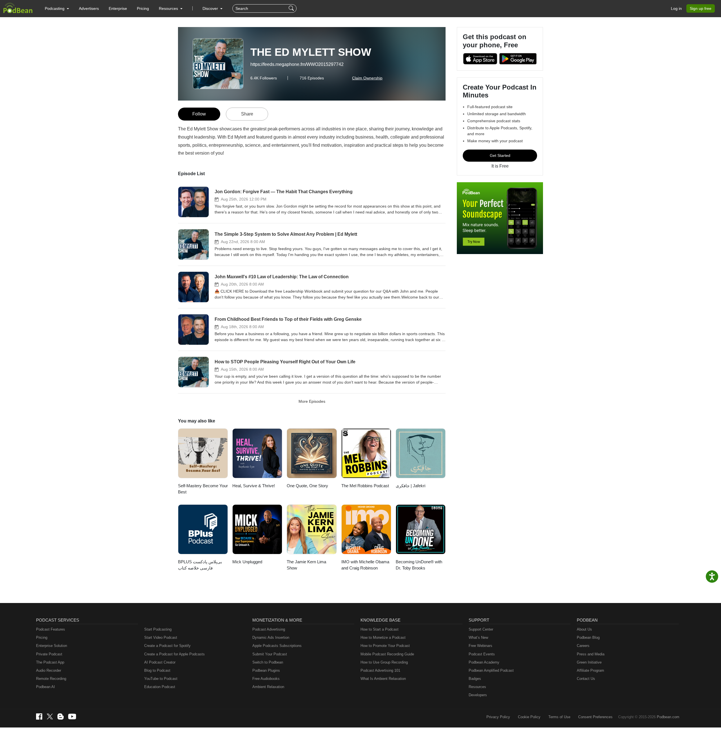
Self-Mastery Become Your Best (203, 489)
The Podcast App (50, 662)
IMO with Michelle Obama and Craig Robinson (365, 565)
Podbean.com (668, 717)
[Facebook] (39, 716)
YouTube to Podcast (160, 679)
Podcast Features (50, 629)
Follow (199, 114)
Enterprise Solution (51, 646)
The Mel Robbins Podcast (365, 485)
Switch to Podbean (267, 662)
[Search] (292, 8)
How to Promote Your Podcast (385, 646)
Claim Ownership (367, 78)
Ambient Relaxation (268, 687)
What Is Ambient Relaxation (383, 679)
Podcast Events (482, 654)
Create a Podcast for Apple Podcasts (174, 654)
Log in (676, 8)
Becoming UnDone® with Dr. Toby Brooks (419, 565)
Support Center (481, 629)
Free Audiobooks (266, 679)
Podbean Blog (588, 637)
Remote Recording (51, 679)
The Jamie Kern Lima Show (306, 565)
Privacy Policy (498, 717)
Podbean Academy (484, 662)
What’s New (478, 637)
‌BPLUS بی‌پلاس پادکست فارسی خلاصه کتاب (200, 565)
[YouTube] (72, 716)
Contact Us (586, 679)
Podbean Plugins (266, 670)
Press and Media (590, 654)
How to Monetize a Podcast (383, 637)
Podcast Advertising (268, 629)
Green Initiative (589, 662)
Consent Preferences (595, 717)
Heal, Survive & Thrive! (253, 485)
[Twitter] (50, 717)
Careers (583, 646)
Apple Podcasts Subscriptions (277, 646)
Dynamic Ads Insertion (270, 637)
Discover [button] (210, 8)
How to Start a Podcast (379, 629)
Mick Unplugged (247, 561)
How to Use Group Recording (384, 662)
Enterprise (118, 8)
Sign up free (700, 8)
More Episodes (312, 401)
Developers (478, 695)
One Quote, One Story (307, 485)
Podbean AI (45, 687)
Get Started (500, 155)
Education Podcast (159, 687)
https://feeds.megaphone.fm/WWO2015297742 (297, 64)
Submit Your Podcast (269, 654)
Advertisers (89, 8)
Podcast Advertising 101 (380, 670)
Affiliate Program (590, 670)
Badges (475, 679)
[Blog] (60, 716)
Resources (477, 687)
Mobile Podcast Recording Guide (387, 654)
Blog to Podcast (157, 670)
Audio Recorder (48, 670)
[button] (57, 8)
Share (247, 114)
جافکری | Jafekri (410, 485)
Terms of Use (559, 717)
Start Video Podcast (160, 637)
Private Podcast (49, 654)
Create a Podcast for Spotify (167, 646)
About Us (584, 629)
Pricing (143, 8)
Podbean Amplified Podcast (491, 670)
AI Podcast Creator (159, 662)
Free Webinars (480, 646)
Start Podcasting (158, 629)
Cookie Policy (529, 717)
